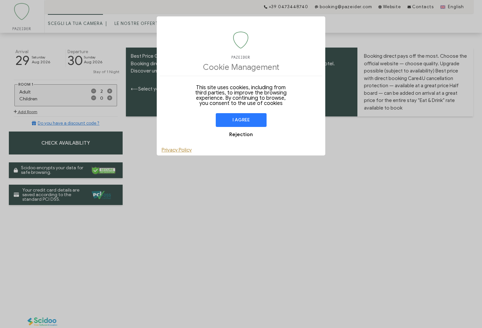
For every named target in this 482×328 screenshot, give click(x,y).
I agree (241, 120)
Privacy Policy (177, 150)
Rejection (241, 134)
